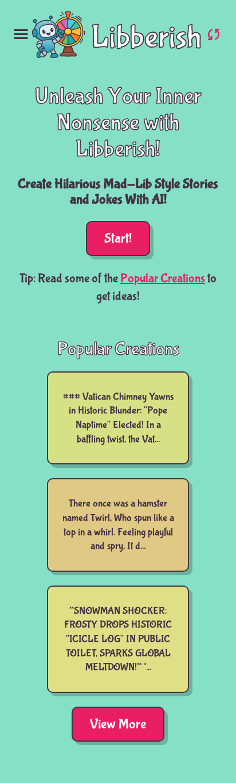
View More (118, 724)
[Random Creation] (213, 34)
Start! (118, 238)
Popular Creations (162, 278)
